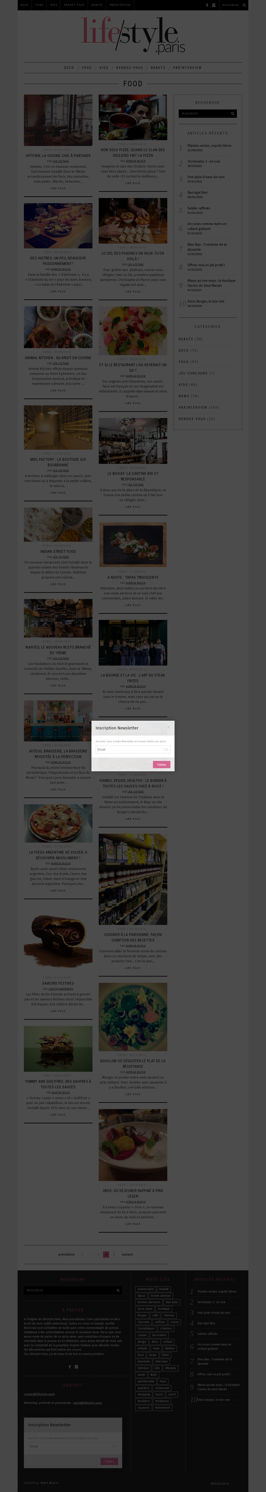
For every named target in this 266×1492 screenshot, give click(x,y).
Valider (161, 764)
